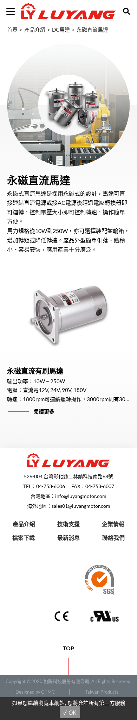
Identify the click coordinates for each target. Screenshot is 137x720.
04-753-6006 (50, 486)
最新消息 (68, 537)
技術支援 (68, 523)
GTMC (48, 692)
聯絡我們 (113, 537)
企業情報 (113, 523)
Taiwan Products (101, 692)
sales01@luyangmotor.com (81, 506)
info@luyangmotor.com (80, 496)
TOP (68, 648)
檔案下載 (23, 537)
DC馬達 (61, 29)
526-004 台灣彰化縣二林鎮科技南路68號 (68, 476)
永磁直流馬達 (92, 29)
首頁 (12, 29)
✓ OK (70, 713)
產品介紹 (34, 29)
